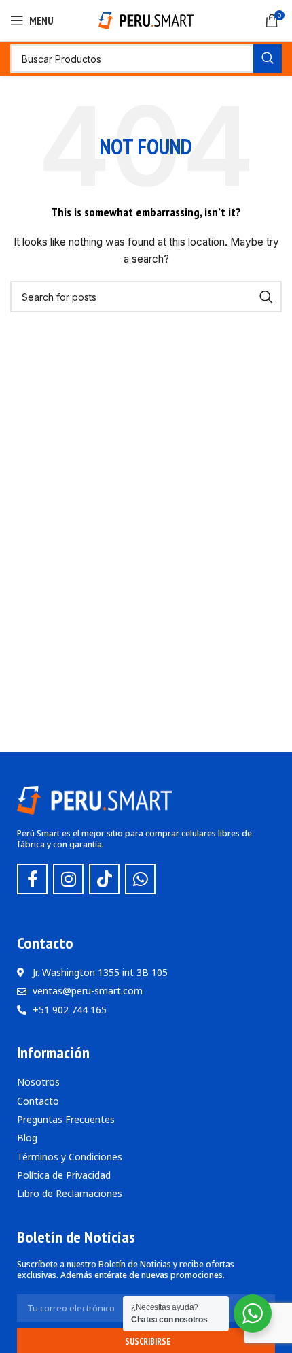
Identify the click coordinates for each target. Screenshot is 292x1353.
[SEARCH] (267, 58)
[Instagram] (68, 879)
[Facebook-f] (32, 879)
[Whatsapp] (140, 879)
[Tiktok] (104, 879)
